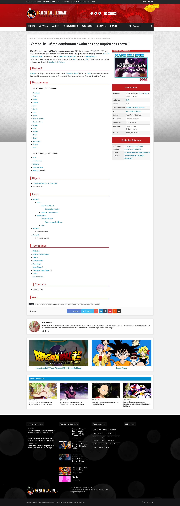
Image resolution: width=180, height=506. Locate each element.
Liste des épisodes (49, 38)
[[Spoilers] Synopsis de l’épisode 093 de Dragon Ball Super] (106, 390)
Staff (114, 26)
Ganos (35, 115)
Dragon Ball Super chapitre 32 (136, 108)
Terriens (116, 444)
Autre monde (41, 216)
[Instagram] (150, 502)
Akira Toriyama (91, 56)
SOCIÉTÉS (86, 2)
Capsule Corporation (52, 209)
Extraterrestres (110, 433)
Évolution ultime (38, 277)
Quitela (35, 109)
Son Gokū (36, 93)
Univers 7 (36, 199)
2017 (140, 94)
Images (103, 440)
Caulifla (35, 103)
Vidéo (94, 447)
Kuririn (35, 138)
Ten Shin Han (37, 161)
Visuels (101, 447)
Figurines (95, 437)
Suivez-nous (130, 424)
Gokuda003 (47, 322)
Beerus (35, 125)
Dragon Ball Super (62, 38)
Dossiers (88, 26)
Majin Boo (36, 171)
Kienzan (35, 257)
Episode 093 (95, 304)
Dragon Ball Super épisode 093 (81, 304)
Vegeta (35, 132)
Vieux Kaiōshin (38, 167)
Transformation (38, 261)
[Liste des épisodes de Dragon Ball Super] (65, 471)
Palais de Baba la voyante (49, 212)
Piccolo (35, 144)
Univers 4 (36, 228)
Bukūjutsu (36, 251)
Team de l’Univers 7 (72, 74)
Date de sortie (103, 430)
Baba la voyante (38, 119)
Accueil (33, 38)
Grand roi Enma (38, 122)
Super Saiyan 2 (38, 267)
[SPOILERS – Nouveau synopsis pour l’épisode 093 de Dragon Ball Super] (43, 391)
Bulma (35, 135)
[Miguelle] (65, 479)
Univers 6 (36, 235)
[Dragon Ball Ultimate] (46, 13)
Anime (56, 26)
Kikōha (35, 274)
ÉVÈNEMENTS (76, 2)
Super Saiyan (37, 264)
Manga (44, 26)
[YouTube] (147, 502)
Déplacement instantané (41, 254)
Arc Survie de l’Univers (133, 111)
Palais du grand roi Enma (53, 222)
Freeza (32, 74)
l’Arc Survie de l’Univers (56, 62)
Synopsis (108, 444)
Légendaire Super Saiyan (41, 270)
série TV (106, 54)
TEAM (93, 2)
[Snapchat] (152, 502)
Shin (34, 148)
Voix (107, 447)
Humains (95, 440)
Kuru (34, 112)
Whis (34, 128)
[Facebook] (142, 502)
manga (61, 56)
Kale (34, 106)
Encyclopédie (71, 26)
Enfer (43, 225)
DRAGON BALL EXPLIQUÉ (51, 2)
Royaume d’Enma (47, 219)
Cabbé (35, 99)
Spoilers (101, 444)
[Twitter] (145, 502)
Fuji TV (147, 94)
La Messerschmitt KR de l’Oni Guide (45, 183)
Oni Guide (36, 164)
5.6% (127, 100)
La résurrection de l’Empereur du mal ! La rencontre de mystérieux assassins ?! (137, 155)
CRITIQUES (65, 2)
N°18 (34, 158)
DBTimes (113, 430)
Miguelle (75, 477)
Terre (38, 203)
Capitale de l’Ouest (47, 206)
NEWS (32, 26)
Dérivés (102, 26)
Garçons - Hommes (113, 437)
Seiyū (94, 444)
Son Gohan (36, 141)
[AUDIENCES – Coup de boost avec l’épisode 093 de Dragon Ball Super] (74, 391)
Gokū (89, 74)
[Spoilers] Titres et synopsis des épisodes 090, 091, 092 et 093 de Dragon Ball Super (136, 404)
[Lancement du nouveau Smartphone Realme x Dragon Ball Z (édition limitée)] (65, 445)
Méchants (111, 440)
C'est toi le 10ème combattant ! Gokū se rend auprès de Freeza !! (53, 304)
